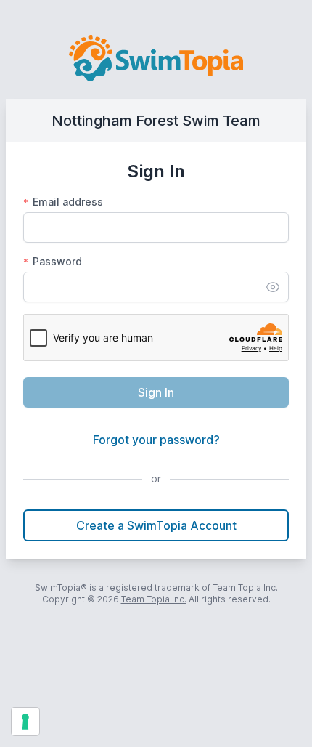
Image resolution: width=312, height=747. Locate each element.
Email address (63, 201)
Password (52, 261)
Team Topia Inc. (153, 599)
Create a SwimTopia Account (156, 525)
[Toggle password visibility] (273, 287)
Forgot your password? (156, 439)
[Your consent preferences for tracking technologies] (25, 721)
